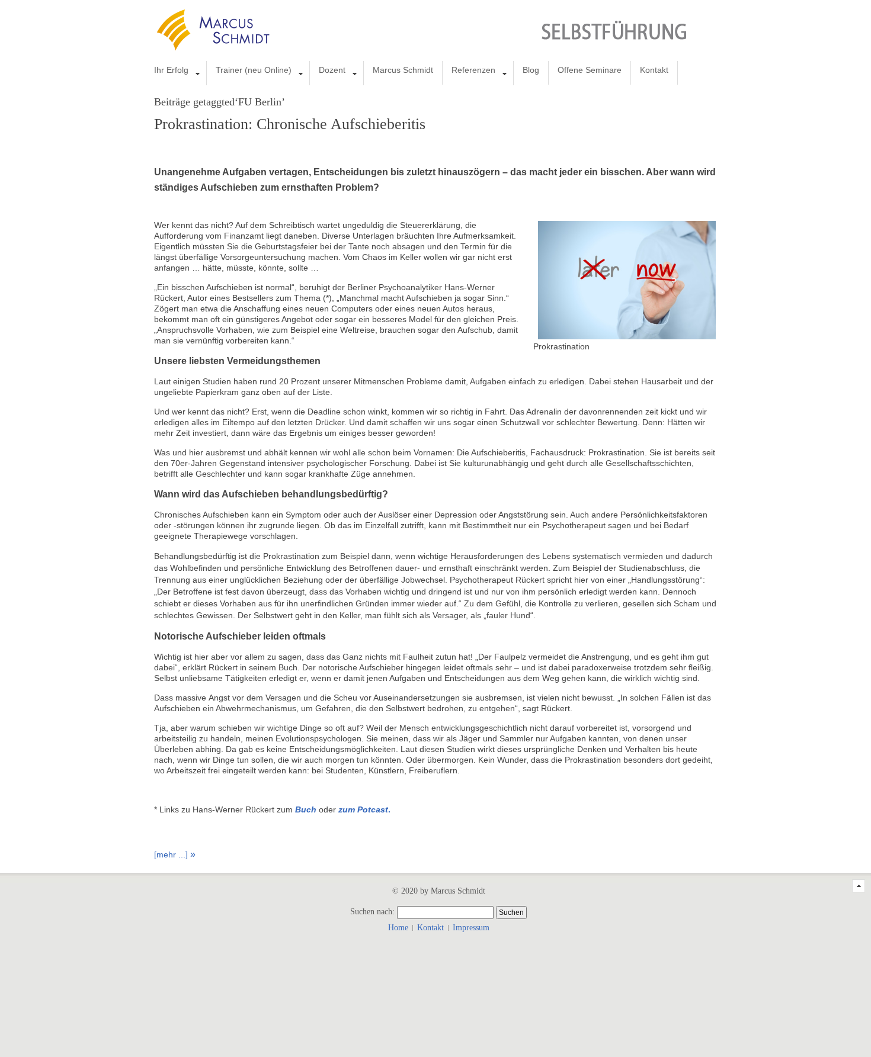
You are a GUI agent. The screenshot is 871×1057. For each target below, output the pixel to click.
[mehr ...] (171, 854)
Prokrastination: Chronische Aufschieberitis (289, 124)
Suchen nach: (372, 912)
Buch (305, 809)
